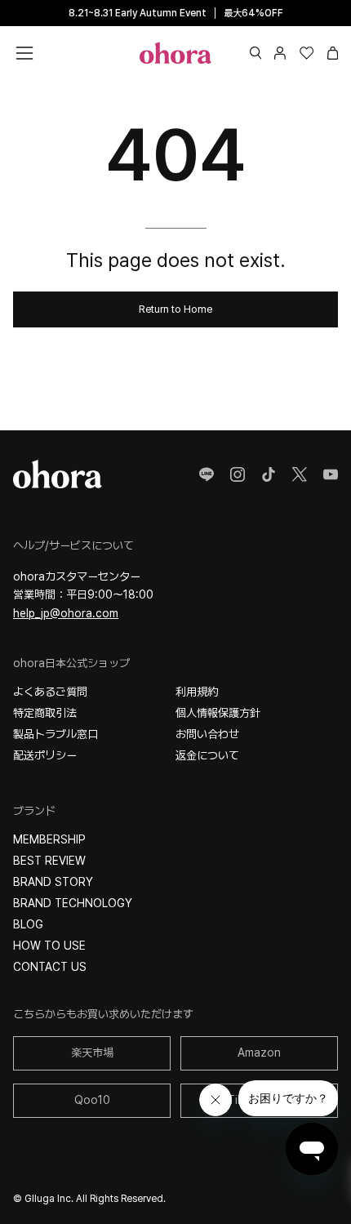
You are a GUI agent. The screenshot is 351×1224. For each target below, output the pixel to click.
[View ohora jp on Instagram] (237, 474)
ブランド (34, 810)
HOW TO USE (49, 945)
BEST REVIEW (49, 860)
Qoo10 (92, 1099)
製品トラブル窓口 (55, 734)
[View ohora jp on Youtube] (330, 474)
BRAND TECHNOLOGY (72, 903)
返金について (207, 755)
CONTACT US (50, 966)
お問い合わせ (207, 734)
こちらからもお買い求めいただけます (103, 1014)
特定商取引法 (45, 712)
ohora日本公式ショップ (71, 663)
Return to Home (175, 309)
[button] (256, 53)
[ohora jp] (175, 53)
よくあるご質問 (50, 691)
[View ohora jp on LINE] (206, 474)
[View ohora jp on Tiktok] (268, 474)
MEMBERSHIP (49, 839)
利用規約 (197, 691)
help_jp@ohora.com (65, 613)
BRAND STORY (53, 881)
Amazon (259, 1052)
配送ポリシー (45, 755)
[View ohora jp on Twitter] (299, 474)
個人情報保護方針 (218, 712)
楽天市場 (92, 1052)
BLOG (28, 924)
